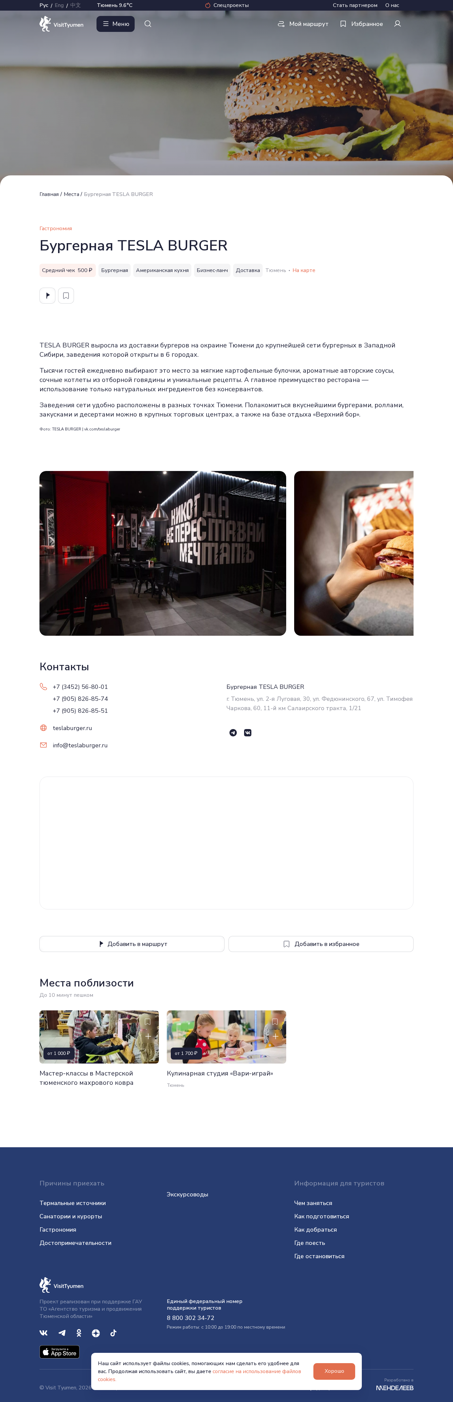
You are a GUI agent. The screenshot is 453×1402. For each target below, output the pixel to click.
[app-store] (59, 1351)
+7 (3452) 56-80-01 (80, 687)
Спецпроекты (231, 5)
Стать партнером (355, 5)
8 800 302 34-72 (190, 1318)
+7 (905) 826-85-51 (80, 711)
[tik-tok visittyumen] (113, 1332)
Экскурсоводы (187, 1194)
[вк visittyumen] (43, 1332)
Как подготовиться (321, 1216)
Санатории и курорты (70, 1216)
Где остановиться (319, 1256)
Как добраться (315, 1230)
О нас (392, 5)
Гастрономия (57, 1230)
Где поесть (309, 1243)
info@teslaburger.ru (80, 745)
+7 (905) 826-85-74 (80, 699)
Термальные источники (72, 1203)
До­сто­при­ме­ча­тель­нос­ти (75, 1243)
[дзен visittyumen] (96, 1332)
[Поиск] (148, 24)
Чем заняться (313, 1203)
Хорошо (334, 1371)
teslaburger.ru (72, 728)
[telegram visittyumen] (62, 1332)
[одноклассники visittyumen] (79, 1332)
